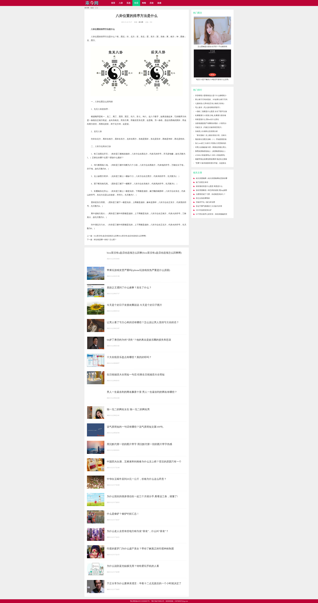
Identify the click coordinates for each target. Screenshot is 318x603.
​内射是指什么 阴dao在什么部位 (207, 119)
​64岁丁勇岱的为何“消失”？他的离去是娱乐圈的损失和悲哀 (139, 339)
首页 (113, 3)
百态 (129, 3)
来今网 (86, 8)
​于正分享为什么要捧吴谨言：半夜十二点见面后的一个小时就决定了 (144, 583)
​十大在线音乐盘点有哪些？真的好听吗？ (129, 357)
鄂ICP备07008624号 (157, 601)
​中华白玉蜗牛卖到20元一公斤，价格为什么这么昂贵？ (136, 479)
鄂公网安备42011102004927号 (140, 601)
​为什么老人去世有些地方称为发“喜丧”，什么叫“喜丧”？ (137, 531)
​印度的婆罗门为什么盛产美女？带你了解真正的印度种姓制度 (140, 548)
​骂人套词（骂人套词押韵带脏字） (208, 107)
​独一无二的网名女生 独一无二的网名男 (128, 409)
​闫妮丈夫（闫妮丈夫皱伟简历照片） (209, 127)
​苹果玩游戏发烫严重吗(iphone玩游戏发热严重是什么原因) (138, 270)
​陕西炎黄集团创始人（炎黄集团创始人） (210, 151)
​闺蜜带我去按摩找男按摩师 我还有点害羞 (211, 159)
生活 (136, 3)
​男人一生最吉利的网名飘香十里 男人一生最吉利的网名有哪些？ (142, 392)
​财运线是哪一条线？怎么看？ (105, 240)
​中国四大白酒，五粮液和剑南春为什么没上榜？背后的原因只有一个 (144, 461)
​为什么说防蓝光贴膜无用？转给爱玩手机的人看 (133, 566)
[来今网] (91, 5)
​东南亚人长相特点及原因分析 (206, 131)
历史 (152, 3)
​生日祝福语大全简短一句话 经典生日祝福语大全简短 (136, 374)
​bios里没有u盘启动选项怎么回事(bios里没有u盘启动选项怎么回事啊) (120, 236)
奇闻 (144, 3)
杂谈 (159, 3)
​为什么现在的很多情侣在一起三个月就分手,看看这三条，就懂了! (142, 496)
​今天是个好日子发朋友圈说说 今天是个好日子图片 (134, 305)
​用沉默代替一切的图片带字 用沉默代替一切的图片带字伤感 (139, 444)
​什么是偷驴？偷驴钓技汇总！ (123, 513)
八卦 (121, 3)
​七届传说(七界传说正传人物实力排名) (209, 103)
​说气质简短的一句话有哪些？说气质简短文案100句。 (136, 426)
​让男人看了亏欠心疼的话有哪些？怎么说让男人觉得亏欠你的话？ (143, 322)
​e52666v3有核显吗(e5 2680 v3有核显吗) (210, 155)
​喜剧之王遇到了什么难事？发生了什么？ (129, 287)
